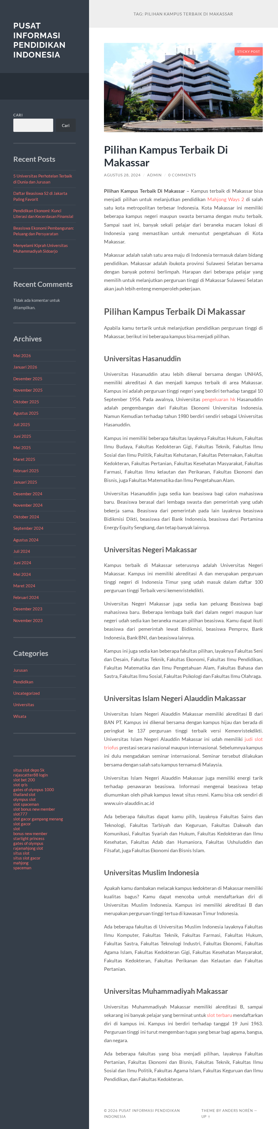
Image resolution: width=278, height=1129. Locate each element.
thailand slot (24, 794)
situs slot (21, 853)
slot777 (20, 813)
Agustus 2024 (26, 539)
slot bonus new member (34, 809)
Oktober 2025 (26, 401)
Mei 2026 (22, 355)
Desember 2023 (27, 608)
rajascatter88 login (30, 774)
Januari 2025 (25, 482)
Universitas (23, 704)
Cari (18, 115)
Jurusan (20, 670)
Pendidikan (23, 681)
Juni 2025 (22, 436)
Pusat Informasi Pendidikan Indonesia (39, 40)
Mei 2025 (22, 447)
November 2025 (28, 390)
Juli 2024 (21, 551)
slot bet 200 (24, 779)
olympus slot (24, 799)
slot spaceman (26, 804)
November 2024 (28, 505)
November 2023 (28, 620)
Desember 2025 (27, 378)
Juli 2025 (21, 424)
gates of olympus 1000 (33, 789)
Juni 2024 (22, 562)
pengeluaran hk (218, 399)
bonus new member (30, 833)
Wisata (19, 716)
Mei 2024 (22, 574)
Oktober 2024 (26, 516)
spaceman (22, 867)
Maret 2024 (24, 585)
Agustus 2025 (26, 413)
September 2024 (28, 528)
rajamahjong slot (28, 848)
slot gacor (22, 823)
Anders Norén (237, 1110)
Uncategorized (26, 693)
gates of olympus (28, 843)
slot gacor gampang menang (38, 818)
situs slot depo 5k (29, 770)
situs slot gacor (26, 857)
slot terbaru (219, 1015)
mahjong (21, 862)
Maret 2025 (24, 459)
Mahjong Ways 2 (225, 199)
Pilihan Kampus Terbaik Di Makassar (166, 156)
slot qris (20, 784)
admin (154, 175)
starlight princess (29, 838)
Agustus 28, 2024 (122, 175)
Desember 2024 (27, 493)
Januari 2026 (25, 366)
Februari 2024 (26, 597)
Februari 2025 (26, 470)
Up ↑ (206, 1116)
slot (16, 828)
